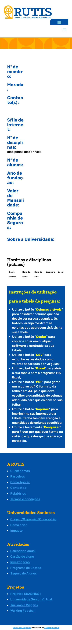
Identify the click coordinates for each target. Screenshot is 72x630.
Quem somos (20, 471)
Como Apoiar (20, 482)
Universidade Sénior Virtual (31, 599)
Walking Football (22, 611)
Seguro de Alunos (23, 573)
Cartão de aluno (22, 556)
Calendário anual (22, 551)
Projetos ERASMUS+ (26, 594)
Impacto (16, 531)
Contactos (18, 488)
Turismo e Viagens (24, 605)
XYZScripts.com (51, 628)
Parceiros (17, 476)
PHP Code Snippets (22, 628)
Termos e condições (25, 499)
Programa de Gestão (25, 568)
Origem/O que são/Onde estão (33, 519)
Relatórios (18, 493)
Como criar (18, 525)
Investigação (20, 562)
